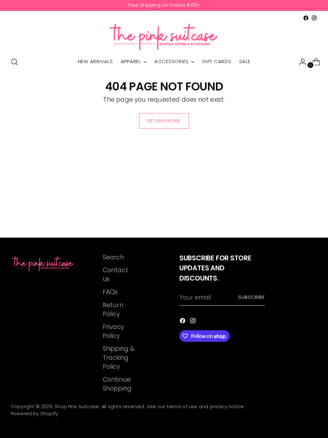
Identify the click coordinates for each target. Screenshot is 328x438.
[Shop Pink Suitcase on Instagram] (314, 18)
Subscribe (251, 297)
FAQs (110, 292)
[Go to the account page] (300, 61)
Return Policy (113, 309)
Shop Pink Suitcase (76, 406)
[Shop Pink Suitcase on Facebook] (306, 18)
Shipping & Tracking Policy (119, 357)
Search (113, 257)
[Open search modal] (14, 61)
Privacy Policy (113, 331)
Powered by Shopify (34, 413)
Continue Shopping (117, 384)
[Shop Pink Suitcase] (164, 36)
